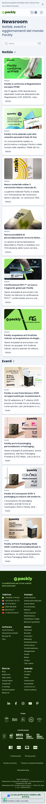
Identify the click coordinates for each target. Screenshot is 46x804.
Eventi (6, 390)
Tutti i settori (28, 663)
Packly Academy (30, 690)
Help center (6, 678)
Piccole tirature (29, 607)
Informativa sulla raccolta (15, 801)
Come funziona (30, 598)
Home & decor (29, 645)
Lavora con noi (29, 687)
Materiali (27, 610)
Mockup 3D (6, 636)
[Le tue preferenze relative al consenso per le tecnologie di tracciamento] (4, 799)
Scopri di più (20, 6)
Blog (3, 671)
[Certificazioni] (23, 736)
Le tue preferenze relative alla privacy (26, 795)
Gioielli (26, 654)
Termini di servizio (10, 763)
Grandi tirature (29, 604)
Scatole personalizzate (32, 601)
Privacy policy (30, 756)
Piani (4, 639)
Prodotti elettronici (31, 648)
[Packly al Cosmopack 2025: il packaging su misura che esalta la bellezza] (23, 478)
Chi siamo (27, 671)
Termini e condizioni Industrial (32, 763)
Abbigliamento (29, 651)
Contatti (27, 674)
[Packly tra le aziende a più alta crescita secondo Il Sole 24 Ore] (23, 118)
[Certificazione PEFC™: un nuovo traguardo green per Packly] (23, 269)
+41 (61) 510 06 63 (11, 613)
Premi (26, 678)
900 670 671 (9, 610)
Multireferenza (29, 616)
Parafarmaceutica (30, 642)
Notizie (7, 81)
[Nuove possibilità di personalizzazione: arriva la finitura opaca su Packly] (23, 219)
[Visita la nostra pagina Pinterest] (37, 703)
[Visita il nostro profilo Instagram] (23, 703)
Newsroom (6, 674)
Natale (26, 657)
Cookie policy (15, 756)
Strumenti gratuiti (8, 690)
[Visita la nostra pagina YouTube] (30, 703)
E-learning (6, 687)
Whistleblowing (23, 770)
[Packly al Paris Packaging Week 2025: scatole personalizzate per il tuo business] (23, 528)
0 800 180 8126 (10, 607)
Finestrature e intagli (31, 619)
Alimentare (28, 630)
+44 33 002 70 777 (12, 601)
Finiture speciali (30, 613)
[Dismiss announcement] (42, 4)
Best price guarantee (32, 622)
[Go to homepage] (9, 12)
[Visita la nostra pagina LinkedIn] (9, 703)
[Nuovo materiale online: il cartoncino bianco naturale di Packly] (23, 168)
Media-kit (5, 693)
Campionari (6, 684)
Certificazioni (29, 681)
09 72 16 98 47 (10, 604)
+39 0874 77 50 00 (12, 598)
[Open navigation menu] (41, 12)
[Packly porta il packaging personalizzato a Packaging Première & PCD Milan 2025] (23, 427)
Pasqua (27, 660)
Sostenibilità (28, 684)
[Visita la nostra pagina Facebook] (16, 703)
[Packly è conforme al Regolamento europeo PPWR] (23, 68)
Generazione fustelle (10, 633)
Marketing (28, 639)
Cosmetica (28, 636)
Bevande (27, 633)
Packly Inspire (7, 681)
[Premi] (23, 719)
